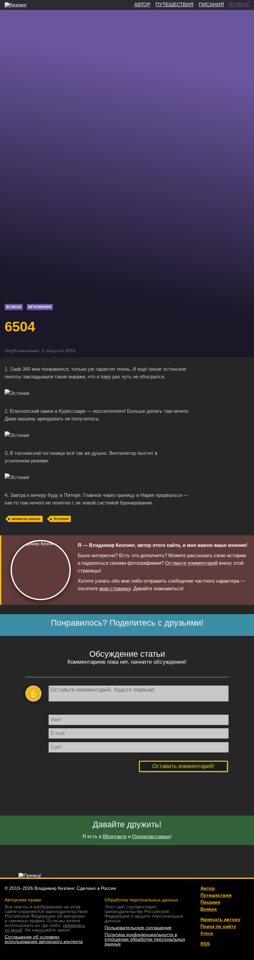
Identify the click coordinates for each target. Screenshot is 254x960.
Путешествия (216, 895)
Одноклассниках (151, 836)
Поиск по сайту (218, 926)
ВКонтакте (115, 836)
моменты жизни (26, 519)
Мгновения (40, 307)
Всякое (13, 307)
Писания (210, 902)
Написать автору (220, 919)
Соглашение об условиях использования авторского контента (44, 939)
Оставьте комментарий (191, 563)
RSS (205, 943)
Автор (207, 888)
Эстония (60, 519)
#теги (206, 933)
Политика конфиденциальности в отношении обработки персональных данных (145, 939)
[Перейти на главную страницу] (16, 4)
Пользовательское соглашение (138, 927)
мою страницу (115, 588)
